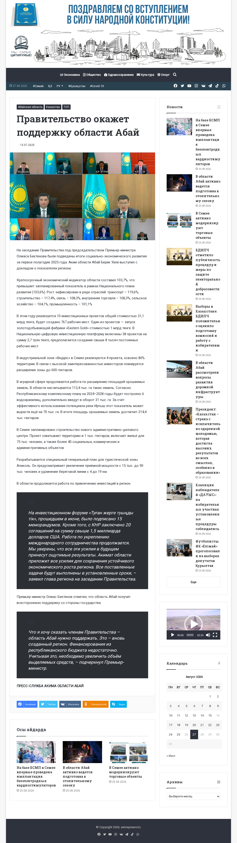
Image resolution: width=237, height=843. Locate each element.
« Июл (171, 756)
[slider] (190, 635)
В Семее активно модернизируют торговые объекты (125, 772)
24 (170, 734)
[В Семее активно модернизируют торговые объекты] (128, 752)
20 (194, 725)
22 (210, 725)
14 (202, 715)
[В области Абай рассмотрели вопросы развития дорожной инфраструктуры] (179, 369)
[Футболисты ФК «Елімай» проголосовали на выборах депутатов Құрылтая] (179, 547)
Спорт (165, 74)
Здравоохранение (120, 74)
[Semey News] (118, 47)
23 (217, 725)
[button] (193, 624)
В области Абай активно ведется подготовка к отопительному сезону (78, 776)
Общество (93, 74)
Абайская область (30, 107)
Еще (193, 582)
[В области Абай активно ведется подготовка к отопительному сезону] (82, 752)
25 (178, 734)
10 (170, 715)
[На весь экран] (215, 635)
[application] (193, 624)
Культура (147, 74)
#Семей (38, 86)
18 (178, 725)
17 (170, 725)
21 (202, 725)
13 (194, 715)
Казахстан (53, 107)
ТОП (66, 107)
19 (186, 725)
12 (186, 715)
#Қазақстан (76, 86)
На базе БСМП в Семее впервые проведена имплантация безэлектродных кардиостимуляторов (36, 776)
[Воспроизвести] (172, 635)
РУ (58, 86)
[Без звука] (208, 635)
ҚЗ (50, 86)
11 (178, 715)
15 (210, 715)
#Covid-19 (97, 86)
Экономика (71, 74)
